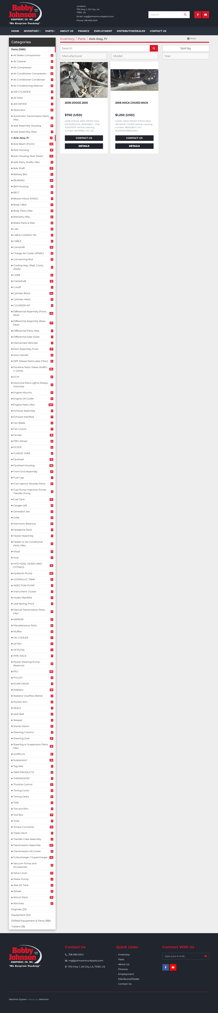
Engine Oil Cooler (23, 398)
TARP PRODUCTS (23, 772)
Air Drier (18, 97)
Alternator (19, 110)
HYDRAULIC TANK (24, 579)
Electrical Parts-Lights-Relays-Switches (31, 385)
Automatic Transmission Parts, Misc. (31, 118)
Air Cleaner (19, 61)
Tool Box (18, 814)
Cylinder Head (21, 299)
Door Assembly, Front (26, 349)
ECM (16, 376)
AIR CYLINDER (22, 91)
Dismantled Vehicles (25, 343)
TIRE (16, 802)
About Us (66, 31)
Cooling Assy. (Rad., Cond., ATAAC (28, 267)
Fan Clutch (19, 429)
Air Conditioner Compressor (29, 73)
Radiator (18, 689)
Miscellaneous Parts (25, 625)
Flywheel (18, 459)
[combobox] (83, 56)
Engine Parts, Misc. (24, 404)
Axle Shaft (19, 168)
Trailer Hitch (20, 833)
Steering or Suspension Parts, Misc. (30, 746)
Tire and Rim (20, 808)
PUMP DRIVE (21, 683)
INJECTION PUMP (24, 585)
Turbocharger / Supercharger (30, 857)
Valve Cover (20, 873)
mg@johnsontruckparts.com (98, 16)
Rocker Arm (20, 702)
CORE (16, 275)
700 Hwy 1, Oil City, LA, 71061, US (86, 966)
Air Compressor (22, 67)
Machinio (44, 999)
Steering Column (23, 732)
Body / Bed (19, 204)
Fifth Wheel (20, 441)
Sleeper (17, 720)
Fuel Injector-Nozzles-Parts (29, 483)
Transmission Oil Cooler (27, 851)
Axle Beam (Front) (23, 144)
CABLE (17, 241)
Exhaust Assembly (24, 410)
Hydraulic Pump (22, 573)
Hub (16, 557)
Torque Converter (23, 827)
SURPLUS (19, 754)
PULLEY (18, 677)
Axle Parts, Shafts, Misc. (26, 162)
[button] (32, 31)
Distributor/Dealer (131, 31)
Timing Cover (21, 790)
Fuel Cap (18, 477)
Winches (18, 903)
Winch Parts (20, 897)
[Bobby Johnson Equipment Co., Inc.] (25, 956)
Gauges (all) (20, 505)
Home (15, 31)
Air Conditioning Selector (28, 85)
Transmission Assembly (27, 845)
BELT (16, 192)
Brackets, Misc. (22, 216)
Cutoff (17, 287)
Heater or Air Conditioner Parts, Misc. (28, 544)
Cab (15, 229)
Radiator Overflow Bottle (28, 695)
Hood (16, 551)
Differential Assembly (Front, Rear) (30, 313)
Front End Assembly (25, 471)
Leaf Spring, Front (23, 603)
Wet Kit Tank (21, 885)
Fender (17, 435)
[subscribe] (206, 956)
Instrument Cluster (24, 591)
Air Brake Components (26, 55)
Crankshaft (19, 281)
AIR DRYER (20, 104)
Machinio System (18, 999)
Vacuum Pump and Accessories (24, 865)
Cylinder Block (21, 293)
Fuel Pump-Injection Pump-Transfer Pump (30, 491)
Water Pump (21, 879)
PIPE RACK (19, 655)
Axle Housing (21, 150)
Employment (103, 31)
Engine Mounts (22, 392)
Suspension (20, 760)
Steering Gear (21, 738)
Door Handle (20, 355)
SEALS (17, 708)
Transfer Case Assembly (27, 839)
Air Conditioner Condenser (29, 79)
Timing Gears (21, 796)
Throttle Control (22, 784)
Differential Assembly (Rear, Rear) (29, 323)
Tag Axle (18, 766)
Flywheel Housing (24, 465)
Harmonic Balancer (24, 523)
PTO (15, 671)
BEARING (19, 180)
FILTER (17, 447)
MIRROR (18, 619)
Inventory (31, 31)
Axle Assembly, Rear (25, 131)
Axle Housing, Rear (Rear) (28, 156)
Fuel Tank (19, 499)
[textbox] (74, 56)
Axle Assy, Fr (21, 137)
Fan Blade (19, 423)
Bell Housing (20, 186)
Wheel (17, 891)
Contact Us (158, 31)
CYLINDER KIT (21, 305)
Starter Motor (21, 726)
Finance (83, 31)
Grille (16, 517)
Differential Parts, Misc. (26, 330)
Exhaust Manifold (23, 416)
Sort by (185, 48)
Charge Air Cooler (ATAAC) (28, 253)
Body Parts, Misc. (23, 210)
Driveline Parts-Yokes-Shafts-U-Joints (30, 369)
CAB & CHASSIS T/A (24, 235)
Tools (16, 820)
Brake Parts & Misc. (24, 223)
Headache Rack (22, 529)
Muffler (17, 631)
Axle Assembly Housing (27, 125)
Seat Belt (18, 714)
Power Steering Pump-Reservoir (27, 664)
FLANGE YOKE (21, 453)
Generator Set (21, 511)
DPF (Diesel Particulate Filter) (30, 361)
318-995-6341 (90, 20)
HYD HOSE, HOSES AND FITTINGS (27, 565)
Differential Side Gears (26, 336)
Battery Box (20, 174)
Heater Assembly (23, 535)
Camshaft (19, 247)
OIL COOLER (20, 637)
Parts (49, 31)
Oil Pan (17, 643)
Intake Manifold (22, 597)
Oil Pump (18, 649)
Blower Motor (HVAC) (25, 198)
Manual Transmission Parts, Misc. (29, 611)
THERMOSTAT (21, 778)
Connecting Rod (23, 259)
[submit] (185, 15)
